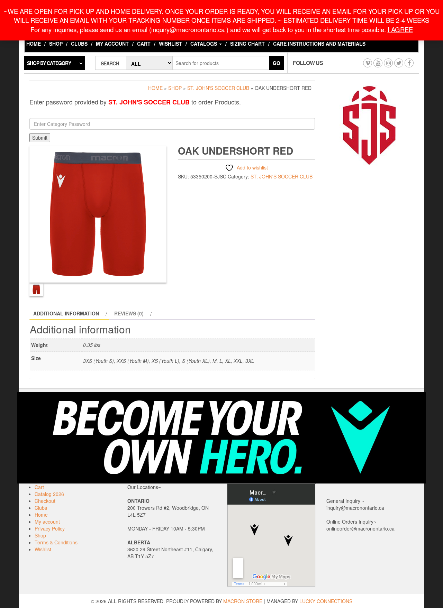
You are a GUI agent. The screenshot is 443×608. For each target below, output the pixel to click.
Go (276, 62)
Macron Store (242, 601)
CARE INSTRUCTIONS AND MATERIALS (319, 43)
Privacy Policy (50, 528)
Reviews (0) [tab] (129, 313)
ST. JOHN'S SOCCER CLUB (218, 87)
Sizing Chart (247, 43)
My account (112, 43)
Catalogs (204, 43)
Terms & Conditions (56, 542)
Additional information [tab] (66, 313)
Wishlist (170, 43)
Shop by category (49, 62)
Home (33, 43)
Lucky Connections (325, 601)
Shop (56, 43)
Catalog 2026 (49, 493)
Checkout (45, 500)
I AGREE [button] (400, 29)
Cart (144, 43)
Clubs (79, 43)
